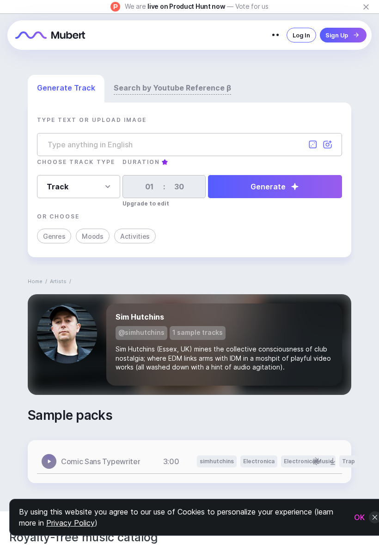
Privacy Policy (70, 522)
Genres (54, 236)
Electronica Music (308, 461)
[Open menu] (275, 35)
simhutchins (217, 461)
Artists (58, 281)
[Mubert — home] (50, 35)
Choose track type (76, 161)
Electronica (259, 461)
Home (35, 281)
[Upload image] (327, 144)
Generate (268, 186)
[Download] (332, 461)
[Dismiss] (366, 6)
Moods (93, 236)
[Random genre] (313, 144)
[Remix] (316, 461)
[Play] (49, 461)
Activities (135, 236)
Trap (348, 461)
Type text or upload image (92, 119)
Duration (141, 161)
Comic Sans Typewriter (100, 461)
